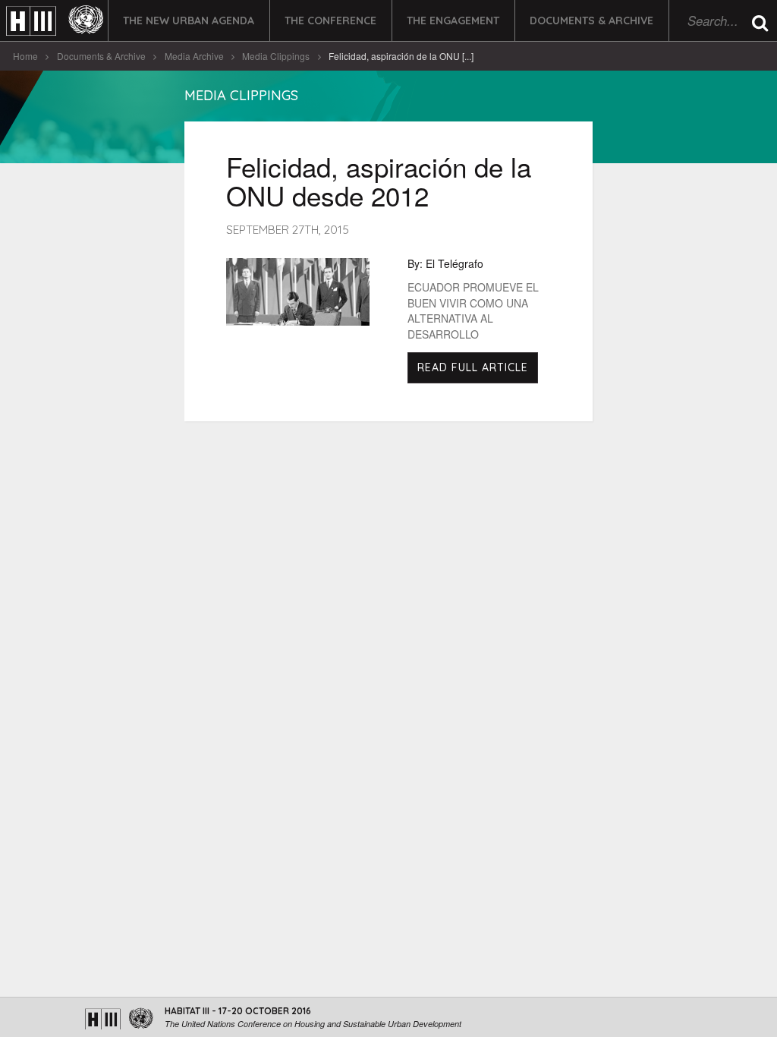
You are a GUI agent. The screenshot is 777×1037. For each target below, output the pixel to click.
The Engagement (453, 20)
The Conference (330, 20)
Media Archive (194, 55)
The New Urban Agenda (188, 20)
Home (25, 55)
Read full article (472, 367)
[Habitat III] (54, 21)
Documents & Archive (591, 20)
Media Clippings (276, 55)
